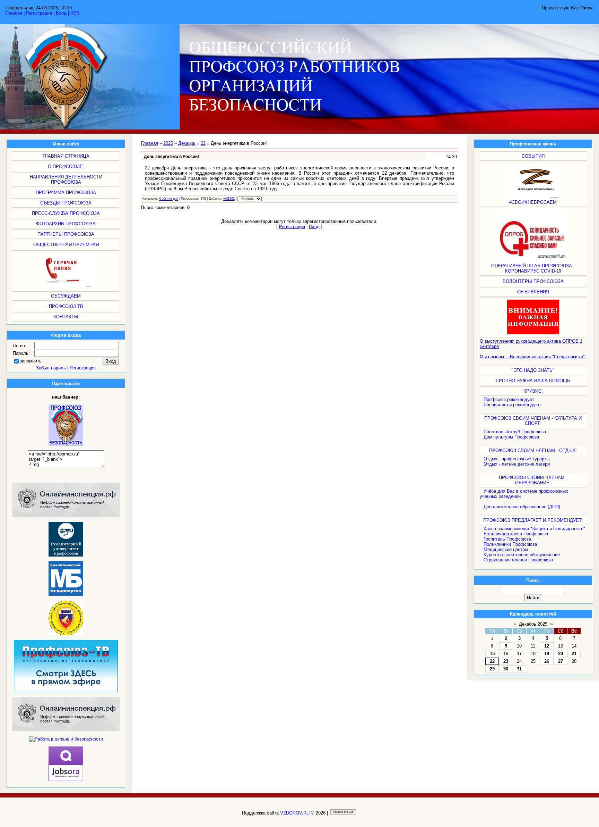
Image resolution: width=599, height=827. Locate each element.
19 (546, 653)
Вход (61, 13)
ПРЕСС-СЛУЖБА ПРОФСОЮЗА (66, 213)
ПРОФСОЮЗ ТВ (66, 306)
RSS (75, 13)
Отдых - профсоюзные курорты (516, 458)
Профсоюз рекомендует (509, 399)
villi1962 (229, 199)
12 (546, 646)
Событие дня (168, 199)
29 (492, 668)
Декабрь (187, 143)
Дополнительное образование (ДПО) (522, 506)
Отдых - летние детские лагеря (517, 464)
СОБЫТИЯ (533, 156)
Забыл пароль (51, 367)
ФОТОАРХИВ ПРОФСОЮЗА (66, 223)
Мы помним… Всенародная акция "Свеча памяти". (533, 356)
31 (519, 668)
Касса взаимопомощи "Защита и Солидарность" (534, 528)
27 (560, 661)
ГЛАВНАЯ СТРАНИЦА (66, 156)
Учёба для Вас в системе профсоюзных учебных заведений (524, 493)
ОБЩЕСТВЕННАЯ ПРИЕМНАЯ (66, 244)
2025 (168, 143)
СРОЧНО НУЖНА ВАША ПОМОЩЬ (533, 380)
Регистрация (39, 13)
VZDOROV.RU (295, 813)
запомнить (31, 361)
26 (546, 661)
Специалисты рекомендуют (512, 404)
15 (492, 653)
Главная (13, 13)
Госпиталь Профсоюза (507, 539)
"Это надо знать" (533, 370)
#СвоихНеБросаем (533, 202)
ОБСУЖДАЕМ (66, 296)
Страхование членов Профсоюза (518, 559)
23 (505, 661)
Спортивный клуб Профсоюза (515, 431)
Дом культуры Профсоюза (511, 437)
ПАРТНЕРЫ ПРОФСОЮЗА (65, 234)
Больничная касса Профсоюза (516, 533)
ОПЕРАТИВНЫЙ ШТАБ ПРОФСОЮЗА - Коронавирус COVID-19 (533, 268)
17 (519, 653)
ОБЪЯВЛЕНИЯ (533, 291)
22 (492, 661)
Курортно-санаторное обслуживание (522, 554)
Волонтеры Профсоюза (533, 281)
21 (574, 653)
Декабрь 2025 (533, 624)
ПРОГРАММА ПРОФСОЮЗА (66, 192)
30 (505, 668)
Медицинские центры (506, 549)
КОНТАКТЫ (65, 316)
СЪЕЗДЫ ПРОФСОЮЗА (66, 203)
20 (560, 653)
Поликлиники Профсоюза (510, 544)
